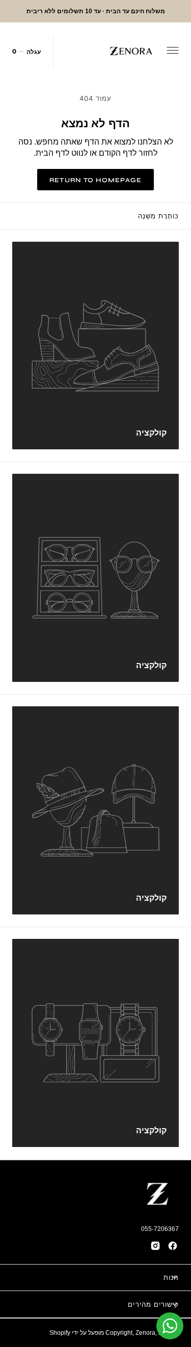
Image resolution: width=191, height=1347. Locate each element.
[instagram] (155, 1246)
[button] (174, 52)
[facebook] (173, 1246)
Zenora (145, 1332)
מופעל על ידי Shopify (76, 1332)
